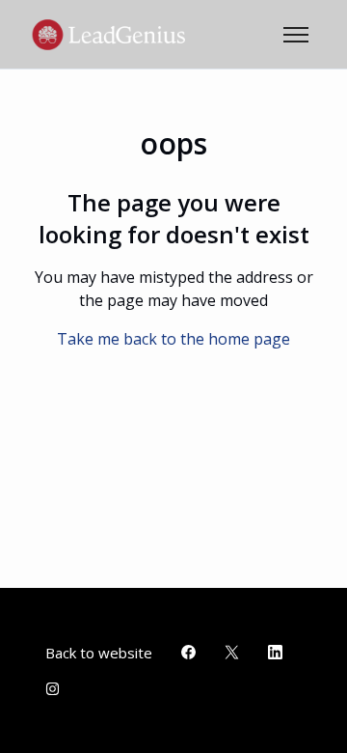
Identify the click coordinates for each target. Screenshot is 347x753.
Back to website (98, 652)
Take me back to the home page (173, 338)
